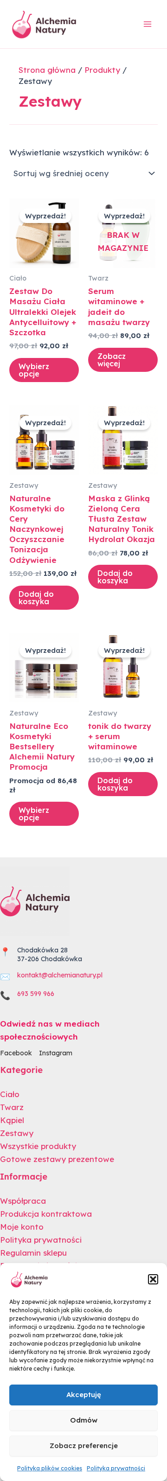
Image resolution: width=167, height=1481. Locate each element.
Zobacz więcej (111, 359)
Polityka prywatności (116, 1468)
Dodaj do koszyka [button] (36, 597)
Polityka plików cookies (49, 1468)
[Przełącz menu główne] (147, 24)
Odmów (83, 1420)
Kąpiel (12, 1120)
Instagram (55, 1053)
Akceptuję (83, 1394)
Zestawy (16, 1133)
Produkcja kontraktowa (46, 1214)
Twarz (12, 1107)
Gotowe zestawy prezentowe (57, 1159)
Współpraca (23, 1201)
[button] (153, 1279)
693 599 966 (35, 993)
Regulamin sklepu (33, 1253)
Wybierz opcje (34, 370)
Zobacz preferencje (84, 1445)
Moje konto (22, 1227)
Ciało (9, 1094)
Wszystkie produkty (38, 1146)
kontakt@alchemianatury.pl (60, 975)
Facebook (16, 1053)
